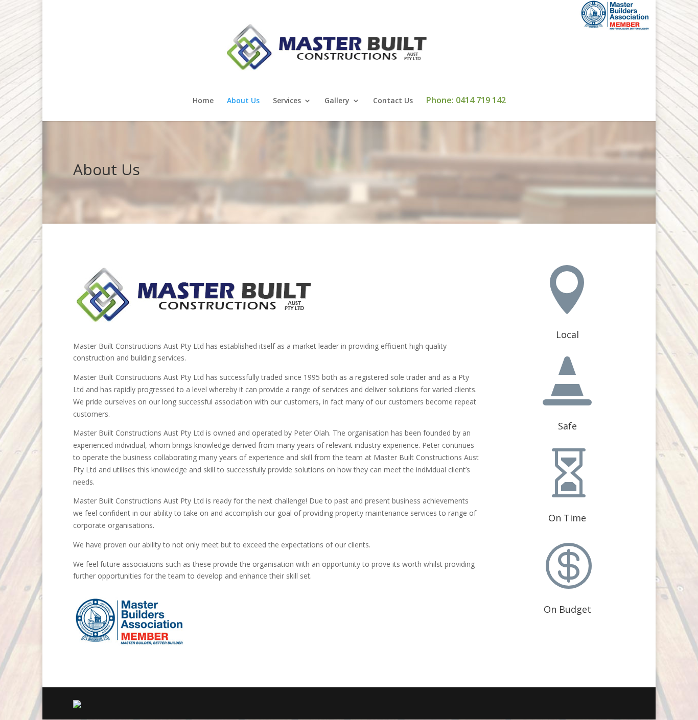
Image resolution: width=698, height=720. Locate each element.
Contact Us (393, 101)
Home (203, 101)
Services (287, 101)
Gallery (337, 101)
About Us (243, 101)
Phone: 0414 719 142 (466, 101)
